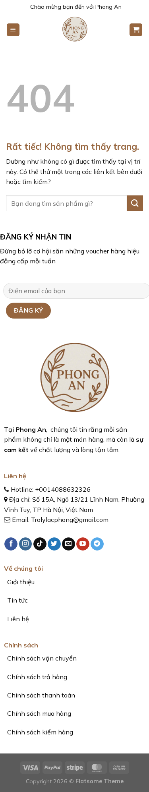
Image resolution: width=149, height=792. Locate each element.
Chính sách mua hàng (38, 713)
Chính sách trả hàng (36, 677)
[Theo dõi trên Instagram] (25, 544)
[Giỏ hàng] (136, 30)
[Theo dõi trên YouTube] (82, 544)
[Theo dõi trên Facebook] (10, 544)
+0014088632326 (63, 489)
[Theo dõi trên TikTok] (39, 544)
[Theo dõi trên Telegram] (97, 544)
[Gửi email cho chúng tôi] (68, 544)
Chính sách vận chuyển (41, 658)
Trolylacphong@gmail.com (69, 519)
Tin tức (17, 600)
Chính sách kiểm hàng (39, 732)
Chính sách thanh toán (40, 695)
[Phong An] (74, 30)
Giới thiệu (20, 582)
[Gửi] (135, 203)
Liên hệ (17, 619)
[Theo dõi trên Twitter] (54, 544)
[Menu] (13, 30)
